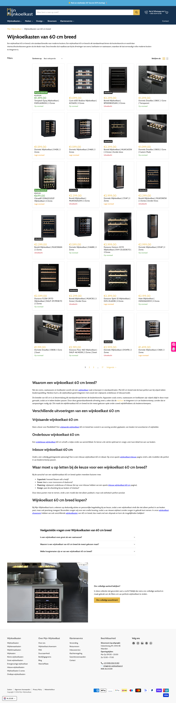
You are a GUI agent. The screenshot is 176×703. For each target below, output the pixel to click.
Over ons (41, 643)
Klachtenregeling (76, 653)
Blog (40, 660)
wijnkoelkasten (72, 513)
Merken (28, 21)
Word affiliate (43, 664)
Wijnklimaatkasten (14, 650)
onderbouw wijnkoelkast (46, 442)
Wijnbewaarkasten (14, 646)
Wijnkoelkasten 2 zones (16, 671)
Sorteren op (37, 59)
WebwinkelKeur (50, 689)
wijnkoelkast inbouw (128, 457)
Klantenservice (66, 21)
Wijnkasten (11, 653)
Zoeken (9, 689)
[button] (10, 698)
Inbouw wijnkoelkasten (15, 667)
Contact (165, 21)
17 (102, 367)
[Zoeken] (136, 12)
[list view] (167, 58)
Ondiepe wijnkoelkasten (16, 674)
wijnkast (120, 400)
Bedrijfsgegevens (44, 657)
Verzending (74, 643)
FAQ (40, 650)
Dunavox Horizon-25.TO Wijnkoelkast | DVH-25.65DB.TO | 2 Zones (117, 249)
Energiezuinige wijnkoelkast (17, 664)
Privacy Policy (37, 689)
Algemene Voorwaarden (22, 689)
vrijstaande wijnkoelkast (69, 427)
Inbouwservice (75, 650)
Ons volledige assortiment (107, 600)
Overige (39, 21)
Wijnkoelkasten (13, 21)
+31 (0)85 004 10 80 (111, 663)
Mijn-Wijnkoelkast (14, 29)
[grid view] (163, 58)
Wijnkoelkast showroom (47, 646)
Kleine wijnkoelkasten (15, 657)
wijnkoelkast (83, 390)
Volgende (111, 367)
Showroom (52, 21)
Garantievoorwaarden (78, 657)
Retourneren (74, 646)
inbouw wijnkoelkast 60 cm (119, 485)
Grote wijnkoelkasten (15, 660)
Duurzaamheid (44, 653)
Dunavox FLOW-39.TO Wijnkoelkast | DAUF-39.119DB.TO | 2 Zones (48, 301)
